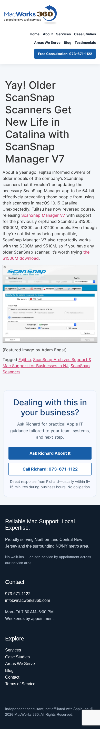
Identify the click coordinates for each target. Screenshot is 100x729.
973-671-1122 (18, 594)
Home (34, 34)
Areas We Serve (47, 42)
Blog (67, 42)
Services (63, 34)
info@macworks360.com (27, 600)
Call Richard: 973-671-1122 (50, 469)
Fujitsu (24, 359)
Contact (12, 677)
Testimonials (85, 42)
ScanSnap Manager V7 (43, 215)
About (48, 34)
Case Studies (85, 34)
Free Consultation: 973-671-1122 (65, 54)
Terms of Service (20, 684)
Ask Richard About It (50, 453)
